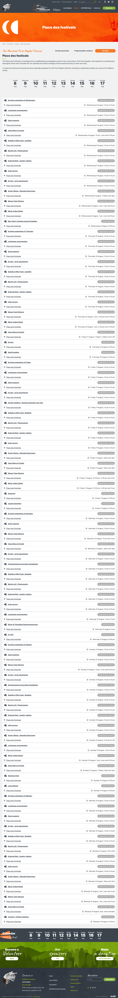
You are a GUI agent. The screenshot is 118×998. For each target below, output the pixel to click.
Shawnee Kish (13, 776)
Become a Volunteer (76, 976)
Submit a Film (56, 2)
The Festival (53, 984)
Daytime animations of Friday (19, 362)
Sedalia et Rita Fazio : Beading (19, 413)
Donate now (109, 8)
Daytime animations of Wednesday (21, 100)
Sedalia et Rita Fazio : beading (19, 141)
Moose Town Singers (16, 201)
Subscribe (109, 979)
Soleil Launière (13, 352)
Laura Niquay (13, 786)
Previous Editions (67, 2)
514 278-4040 (26, 985)
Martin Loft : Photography (18, 151)
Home (3, 44)
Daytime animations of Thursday (20, 231)
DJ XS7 (10, 635)
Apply (12, 958)
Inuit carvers (13, 171)
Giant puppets (13, 120)
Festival (76, 8)
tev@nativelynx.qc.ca (28, 979)
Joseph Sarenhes (14, 504)
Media (75, 2)
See (57, 958)
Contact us (97, 8)
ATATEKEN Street (86, 8)
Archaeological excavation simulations (23, 564)
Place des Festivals (13, 105)
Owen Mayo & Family (16, 131)
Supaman (11, 493)
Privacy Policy (36, 996)
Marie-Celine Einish (15, 211)
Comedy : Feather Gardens (18, 917)
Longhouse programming (17, 110)
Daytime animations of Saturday (20, 514)
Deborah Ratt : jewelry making (19, 161)
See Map (105, 51)
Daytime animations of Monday (20, 796)
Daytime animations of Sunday (20, 645)
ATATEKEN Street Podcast (57, 989)
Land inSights (67, 8)
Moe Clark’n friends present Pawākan (22, 221)
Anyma (10, 342)
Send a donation (105, 958)
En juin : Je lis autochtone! (18, 181)
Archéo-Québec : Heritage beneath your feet (25, 403)
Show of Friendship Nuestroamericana (23, 624)
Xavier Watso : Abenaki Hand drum (21, 191)
